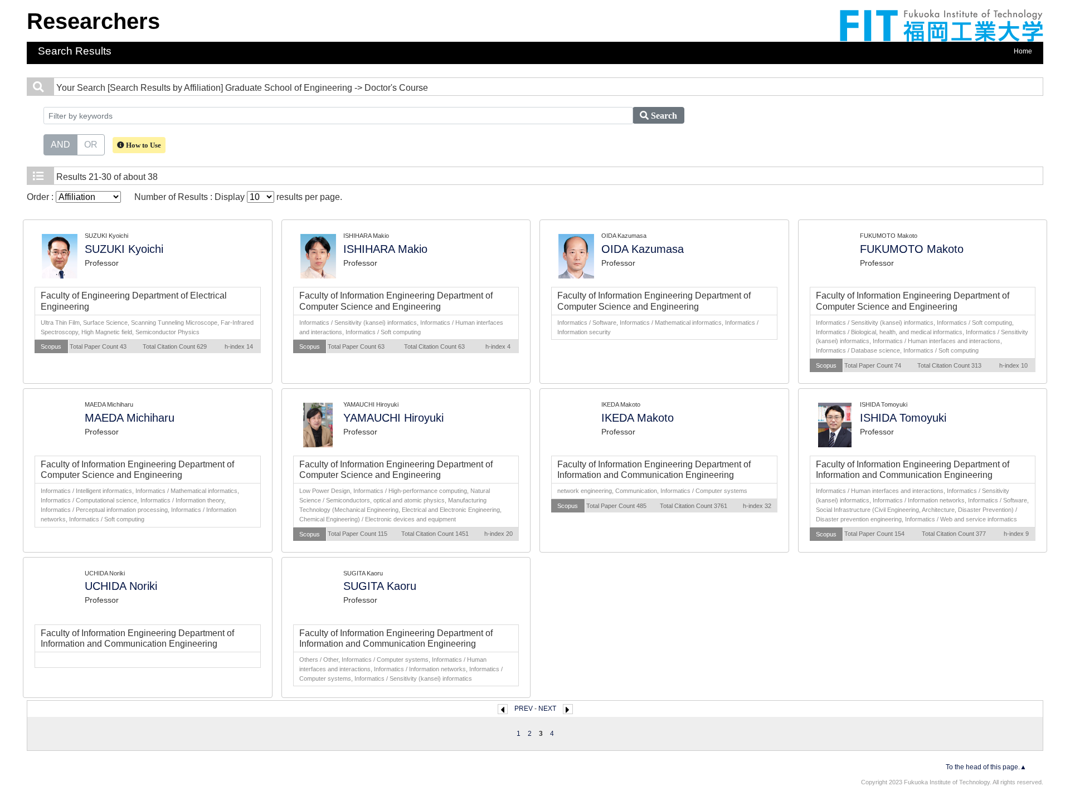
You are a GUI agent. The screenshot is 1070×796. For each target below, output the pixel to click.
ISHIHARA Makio (385, 249)
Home (1023, 51)
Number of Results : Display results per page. (238, 197)
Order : (41, 197)
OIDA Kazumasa (642, 249)
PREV (523, 708)
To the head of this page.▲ (986, 767)
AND (60, 144)
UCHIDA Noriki (121, 586)
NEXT (547, 708)
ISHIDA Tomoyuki (903, 418)
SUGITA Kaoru (379, 586)
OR (91, 144)
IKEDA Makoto (637, 418)
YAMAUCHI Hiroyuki (393, 418)
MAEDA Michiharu (129, 418)
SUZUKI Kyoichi (124, 249)
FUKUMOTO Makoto (912, 249)
